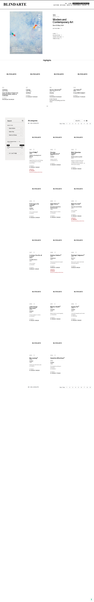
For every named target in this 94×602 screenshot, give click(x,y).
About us (69, 5)
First (61, 123)
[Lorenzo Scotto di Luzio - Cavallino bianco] (36, 240)
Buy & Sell (63, 5)
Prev (64, 123)
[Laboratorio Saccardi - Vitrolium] (36, 291)
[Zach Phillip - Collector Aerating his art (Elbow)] (36, 137)
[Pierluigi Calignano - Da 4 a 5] (78, 240)
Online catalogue (57, 36)
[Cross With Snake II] (82, 74)
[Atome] (58, 74)
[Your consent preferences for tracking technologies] (91, 599)
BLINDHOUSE (76, 3)
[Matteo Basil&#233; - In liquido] (57, 291)
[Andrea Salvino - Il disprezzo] (57, 240)
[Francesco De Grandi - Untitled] (36, 188)
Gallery (84, 5)
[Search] (88, 5)
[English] (66, 3)
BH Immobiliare (85, 3)
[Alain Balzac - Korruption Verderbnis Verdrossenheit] (57, 188)
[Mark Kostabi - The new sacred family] (78, 188)
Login (54, 33)
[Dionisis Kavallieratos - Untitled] (57, 137)
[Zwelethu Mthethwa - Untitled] (57, 343)
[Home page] (14, 4)
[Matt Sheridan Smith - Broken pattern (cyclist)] (78, 137)
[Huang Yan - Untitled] (78, 291)
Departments (77, 5)
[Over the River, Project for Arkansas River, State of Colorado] (11, 74)
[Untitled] (35, 74)
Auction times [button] (56, 28)
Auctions (56, 5)
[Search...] (22, 120)
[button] (15, 128)
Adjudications (56, 35)
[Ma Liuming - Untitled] (36, 343)
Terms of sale (56, 38)
